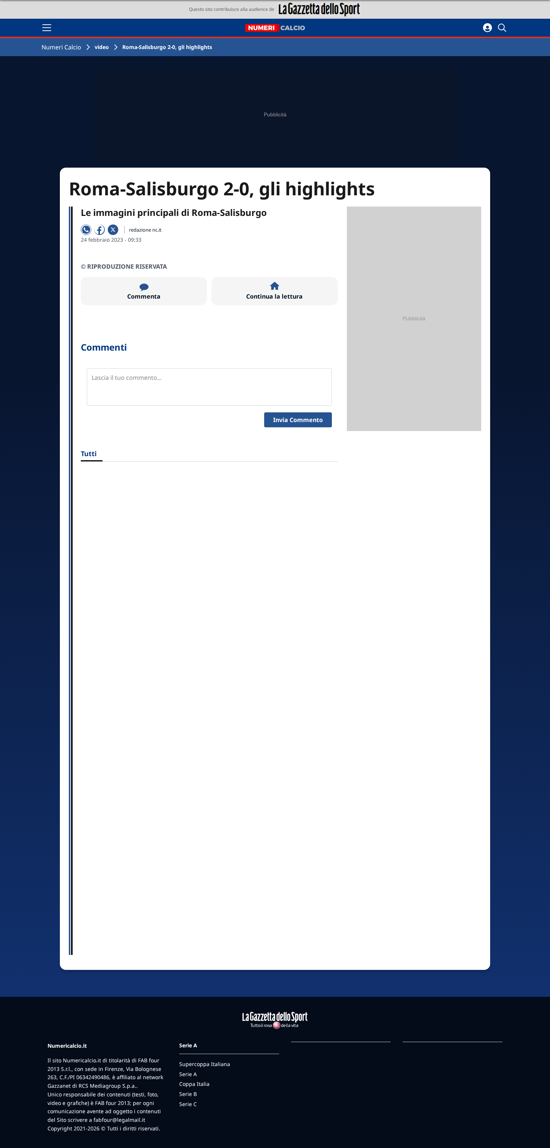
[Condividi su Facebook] (99, 230)
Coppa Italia (194, 1083)
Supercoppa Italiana (204, 1064)
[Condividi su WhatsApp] (86, 230)
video (102, 47)
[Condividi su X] (113, 230)
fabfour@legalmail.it (119, 1119)
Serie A (188, 1074)
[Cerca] (503, 27)
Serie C (188, 1104)
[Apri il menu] (47, 27)
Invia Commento (298, 420)
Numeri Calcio (61, 47)
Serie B (188, 1093)
